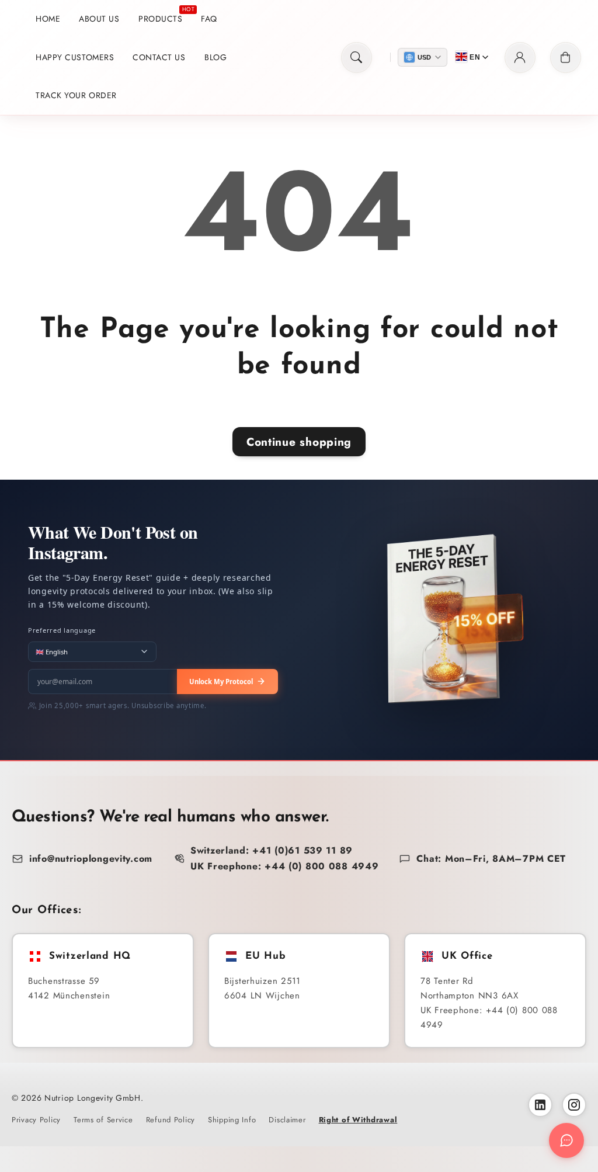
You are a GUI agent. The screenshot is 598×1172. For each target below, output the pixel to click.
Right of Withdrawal (358, 1119)
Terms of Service (103, 1119)
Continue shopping (299, 442)
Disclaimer (287, 1119)
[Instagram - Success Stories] (574, 1105)
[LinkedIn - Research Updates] (540, 1105)
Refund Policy (170, 1119)
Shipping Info (232, 1119)
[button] (356, 57)
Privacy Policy (36, 1119)
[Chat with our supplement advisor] (566, 1140)
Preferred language (62, 630)
